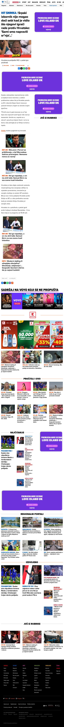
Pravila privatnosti (8, 707)
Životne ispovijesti (38, 690)
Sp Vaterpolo (12, 278)
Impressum (6, 704)
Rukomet (11, 5)
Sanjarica (58, 673)
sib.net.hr (31, 714)
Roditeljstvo (36, 685)
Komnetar (48, 675)
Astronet (47, 668)
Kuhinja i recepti (37, 673)
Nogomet (4, 5)
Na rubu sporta (29, 5)
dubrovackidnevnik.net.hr (33, 716)
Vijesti (5, 668)
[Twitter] (21, 68)
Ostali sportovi (53, 5)
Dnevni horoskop (49, 673)
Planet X (47, 680)
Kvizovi (47, 685)
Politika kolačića (31, 704)
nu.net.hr (50, 716)
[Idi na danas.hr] (16, 2)
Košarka (38, 5)
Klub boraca (20, 5)
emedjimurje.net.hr (23, 714)
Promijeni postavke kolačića (25, 707)
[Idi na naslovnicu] (6, 3)
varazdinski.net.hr (48, 714)
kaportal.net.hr (38, 714)
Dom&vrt (36, 670)
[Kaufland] (32, 315)
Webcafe (42, 2)
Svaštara (47, 682)
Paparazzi (25, 675)
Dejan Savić (4, 278)
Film (23, 670)
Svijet (5, 670)
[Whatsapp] (24, 68)
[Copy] (29, 68)
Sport (24, 2)
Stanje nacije (6, 680)
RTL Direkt (6, 678)
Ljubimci (36, 678)
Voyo (24, 690)
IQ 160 (59, 2)
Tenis (45, 5)
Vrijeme (5, 685)
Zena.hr (10, 714)
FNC (61, 5)
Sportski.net (21, 65)
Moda (35, 680)
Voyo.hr (15, 714)
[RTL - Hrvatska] (51, 706)
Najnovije (58, 671)
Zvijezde (24, 668)
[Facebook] (19, 68)
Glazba (24, 673)
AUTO (53, 2)
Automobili (36, 692)
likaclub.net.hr (22, 718)
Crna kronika (6, 673)
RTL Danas (6, 675)
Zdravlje (36, 687)
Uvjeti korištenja (22, 704)
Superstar (25, 682)
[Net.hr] (57, 706)
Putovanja (36, 682)
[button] (2, 294)
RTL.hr (5, 714)
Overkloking (48, 678)
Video (58, 668)
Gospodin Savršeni (26, 685)
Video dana (48, 687)
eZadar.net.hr (44, 716)
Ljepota (35, 675)
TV (23, 678)
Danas (6, 665)
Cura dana (48, 670)
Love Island (25, 680)
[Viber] (26, 68)
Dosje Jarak (6, 682)
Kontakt (15, 707)
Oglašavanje (13, 704)
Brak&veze (36, 668)
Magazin (35, 2)
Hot (29, 2)
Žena (48, 2)
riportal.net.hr (22, 716)
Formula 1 (15, 687)
